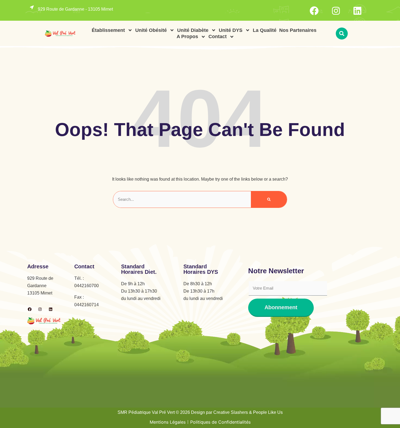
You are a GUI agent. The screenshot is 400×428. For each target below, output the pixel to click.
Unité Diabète (192, 30)
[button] (342, 34)
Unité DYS (230, 30)
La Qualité (264, 30)
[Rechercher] (269, 199)
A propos (187, 36)
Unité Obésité (151, 30)
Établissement (108, 30)
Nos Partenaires (297, 30)
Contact (217, 36)
